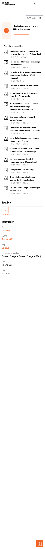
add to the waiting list (36, 33)
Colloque (5, 247)
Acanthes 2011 (8, 239)
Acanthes (6, 230)
